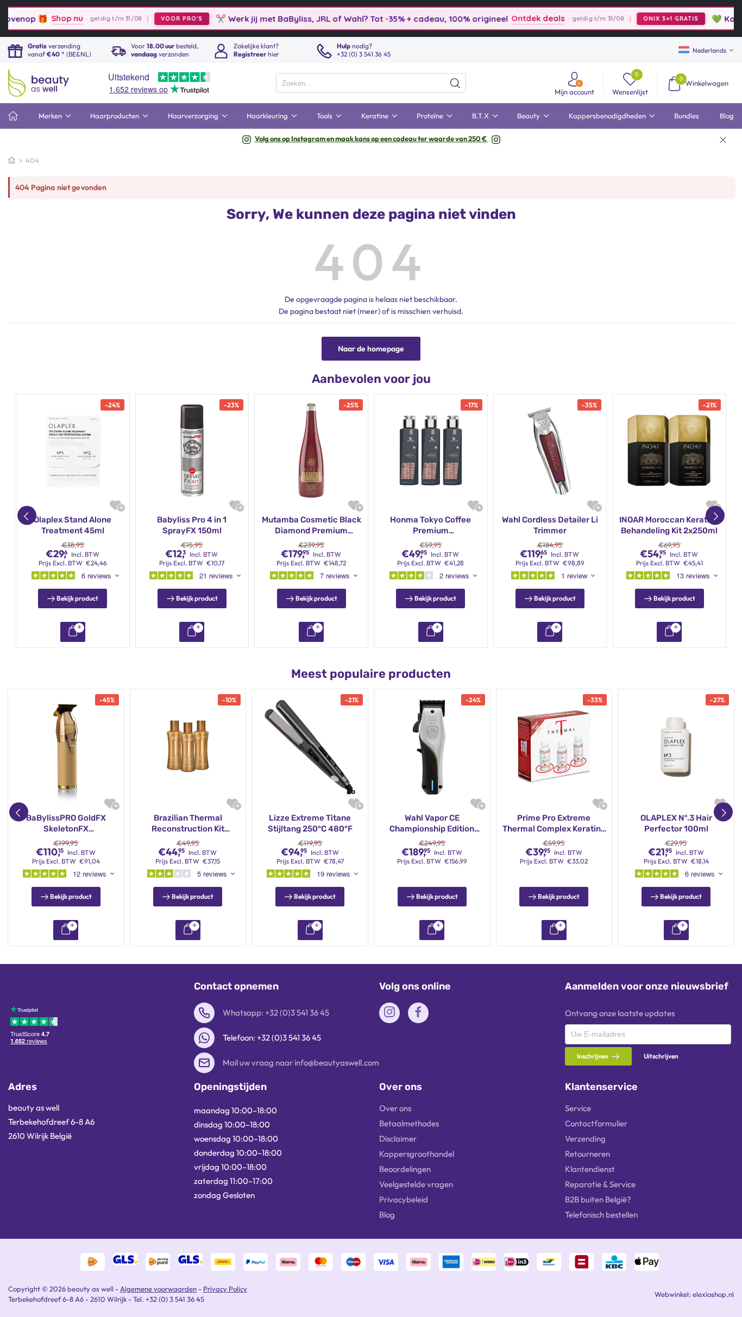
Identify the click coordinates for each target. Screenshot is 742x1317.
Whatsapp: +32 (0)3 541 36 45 (276, 1012)
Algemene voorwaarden (158, 1288)
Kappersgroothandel (416, 1154)
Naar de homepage (371, 349)
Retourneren (587, 1154)
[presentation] (371, 83)
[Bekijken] (72, 632)
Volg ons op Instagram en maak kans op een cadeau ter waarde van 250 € (371, 138)
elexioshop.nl (713, 1294)
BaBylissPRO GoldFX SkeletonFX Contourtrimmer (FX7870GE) (66, 823)
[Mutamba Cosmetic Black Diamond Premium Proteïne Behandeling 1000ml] (311, 450)
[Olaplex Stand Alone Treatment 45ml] (72, 450)
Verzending (585, 1138)
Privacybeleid (403, 1199)
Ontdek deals (508, 18)
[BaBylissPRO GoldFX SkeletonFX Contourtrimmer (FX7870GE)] (66, 747)
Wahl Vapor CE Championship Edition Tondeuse (431, 823)
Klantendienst (590, 1169)
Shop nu (37, 18)
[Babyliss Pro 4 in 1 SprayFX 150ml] (192, 450)
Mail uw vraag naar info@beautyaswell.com (301, 1062)
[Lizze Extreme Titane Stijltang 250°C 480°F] (310, 747)
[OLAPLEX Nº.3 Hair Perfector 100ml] (676, 747)
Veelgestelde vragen (416, 1184)
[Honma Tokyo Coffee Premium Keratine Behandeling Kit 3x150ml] (430, 450)
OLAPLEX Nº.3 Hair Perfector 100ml (676, 823)
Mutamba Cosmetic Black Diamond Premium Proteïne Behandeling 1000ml (311, 525)
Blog (387, 1214)
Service (578, 1108)
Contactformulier (596, 1123)
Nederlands (709, 50)
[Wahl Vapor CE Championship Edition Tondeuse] (432, 747)
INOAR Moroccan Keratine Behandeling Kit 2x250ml (669, 525)
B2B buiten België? (598, 1199)
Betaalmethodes (409, 1123)
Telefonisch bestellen (601, 1214)
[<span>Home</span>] (13, 116)
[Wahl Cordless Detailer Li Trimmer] (550, 450)
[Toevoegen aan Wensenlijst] (115, 505)
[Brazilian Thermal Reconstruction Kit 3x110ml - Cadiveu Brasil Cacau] (188, 747)
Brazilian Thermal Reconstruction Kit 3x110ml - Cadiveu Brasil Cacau (187, 823)
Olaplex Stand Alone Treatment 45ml (72, 525)
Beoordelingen (405, 1169)
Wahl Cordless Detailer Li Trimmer (550, 525)
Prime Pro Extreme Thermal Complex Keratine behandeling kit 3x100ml (554, 823)
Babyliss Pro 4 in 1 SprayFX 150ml (192, 525)
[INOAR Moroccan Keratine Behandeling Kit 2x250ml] (669, 450)
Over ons (395, 1108)
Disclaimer (398, 1138)
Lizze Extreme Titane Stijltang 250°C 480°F (310, 823)
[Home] (11, 160)
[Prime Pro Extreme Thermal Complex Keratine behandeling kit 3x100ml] (554, 747)
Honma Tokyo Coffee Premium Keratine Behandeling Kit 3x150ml (431, 525)
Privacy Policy (225, 1288)
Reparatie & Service (600, 1184)
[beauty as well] (38, 83)
